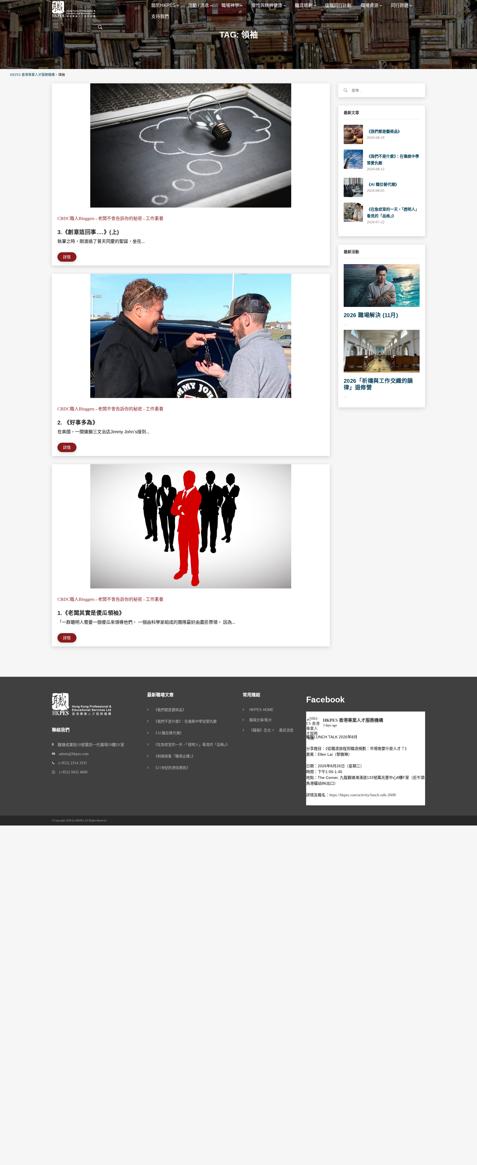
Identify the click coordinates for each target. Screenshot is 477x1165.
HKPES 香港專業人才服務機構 (353, 720)
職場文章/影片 (260, 720)
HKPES (79, 820)
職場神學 (230, 5)
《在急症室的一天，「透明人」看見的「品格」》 (191, 744)
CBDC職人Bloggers (75, 218)
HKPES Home (261, 710)
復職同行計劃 (338, 5)
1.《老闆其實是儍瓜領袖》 (91, 613)
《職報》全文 (260, 730)
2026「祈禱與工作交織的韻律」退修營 (378, 384)
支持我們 (160, 16)
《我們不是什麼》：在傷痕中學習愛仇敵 (185, 721)
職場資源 (369, 5)
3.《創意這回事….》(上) (88, 232)
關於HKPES (163, 5)
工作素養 (154, 218)
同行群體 (400, 5)
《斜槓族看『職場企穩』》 (174, 756)
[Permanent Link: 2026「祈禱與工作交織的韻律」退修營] (382, 351)
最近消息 (286, 730)
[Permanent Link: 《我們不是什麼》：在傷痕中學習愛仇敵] (353, 159)
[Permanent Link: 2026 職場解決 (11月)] (382, 285)
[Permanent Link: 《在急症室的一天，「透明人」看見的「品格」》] (353, 212)
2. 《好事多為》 (77, 423)
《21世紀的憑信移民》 (172, 768)
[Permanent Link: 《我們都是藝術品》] (353, 134)
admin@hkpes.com (72, 754)
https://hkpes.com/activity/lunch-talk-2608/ (362, 795)
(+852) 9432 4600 (71, 772)
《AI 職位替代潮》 (383, 184)
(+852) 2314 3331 (71, 763)
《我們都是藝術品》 (384, 131)
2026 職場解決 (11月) (371, 315)
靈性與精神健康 (266, 5)
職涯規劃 (303, 5)
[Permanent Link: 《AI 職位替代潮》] (353, 187)
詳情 (67, 257)
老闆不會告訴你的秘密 (120, 218)
